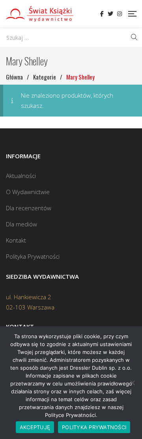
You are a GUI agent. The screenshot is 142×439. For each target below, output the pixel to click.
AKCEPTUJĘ (35, 427)
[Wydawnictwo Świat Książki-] (39, 14)
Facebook (102, 14)
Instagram (119, 14)
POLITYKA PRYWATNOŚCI (94, 427)
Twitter (110, 14)
